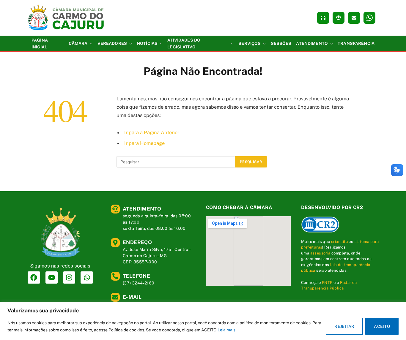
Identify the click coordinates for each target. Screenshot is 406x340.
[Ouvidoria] (323, 18)
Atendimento (312, 43)
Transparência (356, 43)
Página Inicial (40, 43)
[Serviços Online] (338, 18)
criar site (339, 241)
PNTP (327, 282)
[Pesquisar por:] (176, 161)
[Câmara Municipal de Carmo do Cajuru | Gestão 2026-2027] (66, 18)
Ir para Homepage (144, 143)
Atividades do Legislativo (183, 43)
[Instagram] (69, 277)
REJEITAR (344, 326)
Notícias (147, 43)
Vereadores (112, 43)
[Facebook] (34, 277)
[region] (203, 321)
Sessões (281, 43)
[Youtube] (51, 277)
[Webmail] (354, 18)
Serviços (249, 43)
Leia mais (226, 330)
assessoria (320, 253)
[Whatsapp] (87, 277)
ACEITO (382, 326)
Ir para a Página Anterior (151, 132)
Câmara (78, 43)
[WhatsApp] (369, 18)
